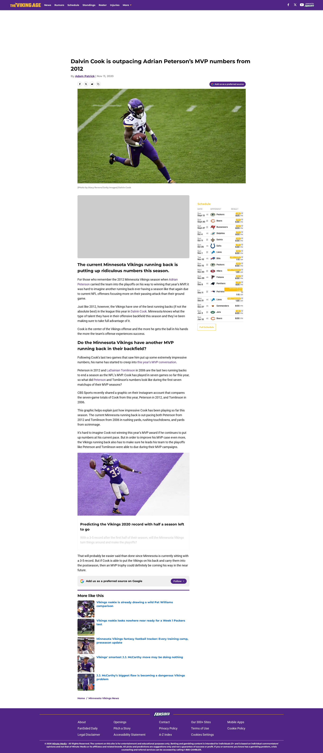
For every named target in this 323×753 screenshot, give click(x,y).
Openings (120, 722)
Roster (103, 5)
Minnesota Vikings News (104, 698)
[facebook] (288, 4)
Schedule (73, 5)
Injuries (114, 5)
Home (81, 698)
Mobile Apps (235, 722)
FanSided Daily (88, 728)
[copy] (98, 84)
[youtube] (302, 4)
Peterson (100, 380)
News (47, 5)
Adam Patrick (85, 76)
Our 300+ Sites (201, 722)
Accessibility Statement (129, 734)
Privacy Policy (168, 728)
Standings (89, 5)
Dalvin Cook (139, 311)
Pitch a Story (122, 728)
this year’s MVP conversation (156, 362)
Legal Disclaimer (89, 734)
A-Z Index (165, 734)
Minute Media (59, 743)
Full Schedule (206, 327)
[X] (295, 4)
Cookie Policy (236, 728)
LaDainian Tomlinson (121, 370)
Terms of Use (200, 728)
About (82, 722)
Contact (164, 722)
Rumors (59, 5)
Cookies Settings (202, 734)
